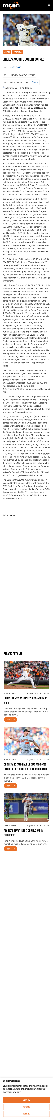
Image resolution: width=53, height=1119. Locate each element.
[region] (26, 1098)
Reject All (26, 1114)
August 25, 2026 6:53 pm (38, 693)
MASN (7, 52)
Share (35, 82)
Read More (10, 719)
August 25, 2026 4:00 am (38, 825)
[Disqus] (26, 550)
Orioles (18, 52)
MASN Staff (15, 67)
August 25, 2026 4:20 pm (38, 759)
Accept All (26, 1100)
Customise (26, 1107)
